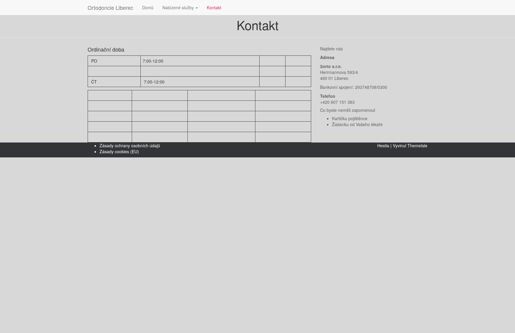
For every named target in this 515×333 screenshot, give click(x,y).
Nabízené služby (178, 7)
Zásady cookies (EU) (119, 151)
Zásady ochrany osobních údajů (130, 145)
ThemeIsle (417, 145)
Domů (147, 7)
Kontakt (214, 7)
